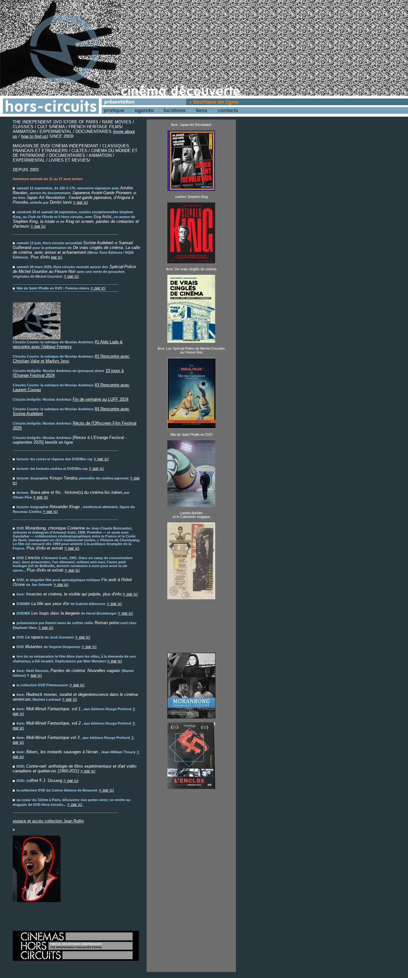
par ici (56, 257)
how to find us (34, 136)
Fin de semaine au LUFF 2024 (100, 399)
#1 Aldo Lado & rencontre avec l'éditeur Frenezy (68, 344)
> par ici (80, 202)
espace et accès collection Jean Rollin (48, 821)
